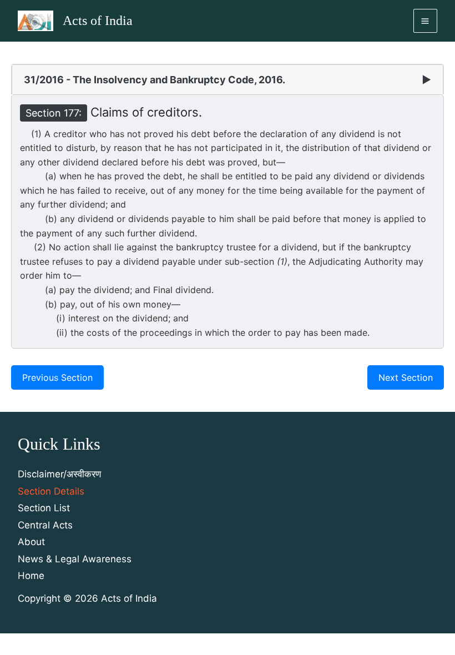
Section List (44, 507)
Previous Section (57, 377)
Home (31, 575)
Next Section (405, 377)
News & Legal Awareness (75, 559)
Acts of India (98, 20)
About (31, 541)
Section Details (51, 491)
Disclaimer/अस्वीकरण (59, 474)
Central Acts (45, 525)
